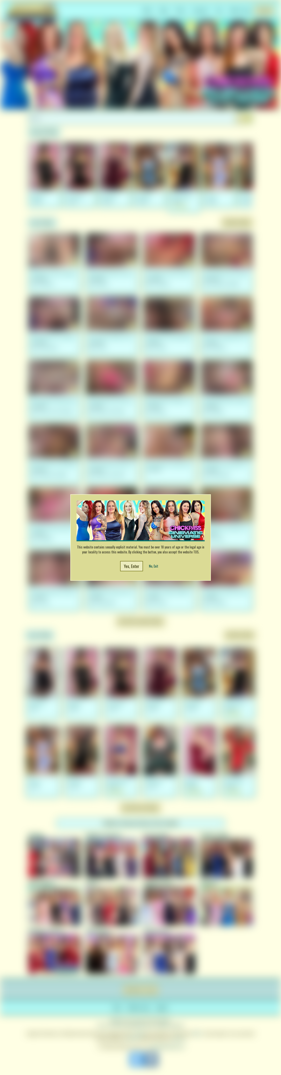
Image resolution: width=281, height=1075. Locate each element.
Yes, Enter (131, 566)
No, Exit (153, 566)
